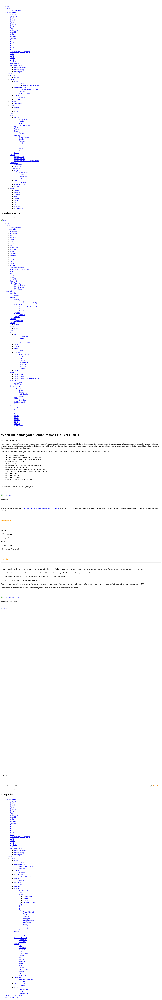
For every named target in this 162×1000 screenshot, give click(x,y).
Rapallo (21, 123)
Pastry (12, 42)
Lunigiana (22, 143)
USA (16, 987)
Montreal (22, 97)
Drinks (12, 26)
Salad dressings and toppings (20, 52)
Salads (12, 54)
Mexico (12, 155)
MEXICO (17, 932)
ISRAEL (17, 886)
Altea (20, 946)
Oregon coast (23, 989)
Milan (16, 127)
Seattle (21, 991)
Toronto (17, 99)
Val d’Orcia (23, 149)
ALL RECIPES (10, 12)
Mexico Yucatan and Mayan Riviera (26, 161)
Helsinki (17, 107)
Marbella (17, 202)
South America (15, 169)
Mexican (13, 38)
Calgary (21, 83)
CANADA (14, 858)
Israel (11, 113)
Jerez (16, 196)
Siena (25, 924)
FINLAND (18, 878)
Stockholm (22, 981)
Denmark (13, 101)
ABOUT (8, 8)
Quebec (17, 95)
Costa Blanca (23, 954)
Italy (11, 115)
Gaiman (21, 175)
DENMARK (18, 874)
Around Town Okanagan (27, 866)
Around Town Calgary (31, 85)
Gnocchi (13, 32)
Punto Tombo (23, 176)
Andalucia (22, 948)
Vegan (12, 60)
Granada (17, 194)
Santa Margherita (24, 125)
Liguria (16, 117)
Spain (12, 188)
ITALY (16, 888)
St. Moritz (22, 985)
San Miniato (23, 147)
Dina (19, 440)
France (12, 109)
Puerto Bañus (18, 208)
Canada (12, 79)
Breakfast (13, 20)
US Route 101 (24, 993)
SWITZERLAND (20, 983)
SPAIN (16, 944)
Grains (12, 34)
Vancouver (22, 91)
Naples (16, 129)
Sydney (16, 77)
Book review (14, 64)
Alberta (16, 81)
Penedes (17, 206)
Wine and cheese (20, 68)
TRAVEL (8, 73)
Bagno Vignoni (24, 137)
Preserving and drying (17, 50)
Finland (12, 105)
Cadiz (21, 952)
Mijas (16, 204)
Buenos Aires (23, 173)
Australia (13, 75)
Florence (22, 141)
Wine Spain (18, 72)
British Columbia (20, 87)
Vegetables (13, 62)
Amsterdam (18, 165)
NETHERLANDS (20, 938)
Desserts (13, 24)
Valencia (17, 192)
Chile (16, 180)
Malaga (16, 200)
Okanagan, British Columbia (28, 89)
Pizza (11, 44)
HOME (8, 6)
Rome (16, 131)
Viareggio (22, 151)
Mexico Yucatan (19, 159)
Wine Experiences (16, 66)
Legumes (13, 36)
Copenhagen (18, 103)
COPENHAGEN (25, 876)
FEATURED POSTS (12, 997)
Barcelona (22, 950)
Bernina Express (24, 890)
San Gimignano (24, 145)
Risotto (12, 48)
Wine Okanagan (19, 70)
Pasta (11, 40)
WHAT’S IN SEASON (13, 995)
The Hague (18, 167)
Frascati (21, 133)
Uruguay (17, 186)
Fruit (11, 28)
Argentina (17, 171)
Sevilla (16, 190)
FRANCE (17, 882)
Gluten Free (14, 30)
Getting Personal (15, 10)
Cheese (12, 22)
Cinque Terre (23, 119)
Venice (16, 153)
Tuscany (17, 135)
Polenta (12, 46)
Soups (12, 56)
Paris (16, 111)
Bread (12, 18)
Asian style (13, 16)
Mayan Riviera (19, 157)
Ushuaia (21, 178)
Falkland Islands (19, 184)
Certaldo (21, 139)
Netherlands (14, 163)
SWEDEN (18, 977)
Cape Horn (22, 182)
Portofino (22, 121)
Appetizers (13, 14)
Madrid (16, 198)
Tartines (12, 58)
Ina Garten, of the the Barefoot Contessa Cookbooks (40, 508)
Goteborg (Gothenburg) (27, 979)
